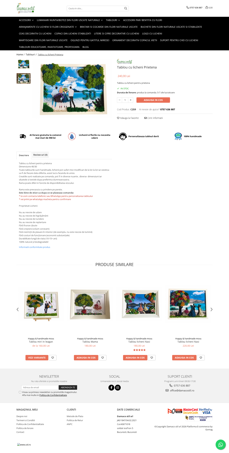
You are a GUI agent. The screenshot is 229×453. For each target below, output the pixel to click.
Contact (20, 432)
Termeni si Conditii (25, 420)
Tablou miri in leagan (41, 341)
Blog (85, 47)
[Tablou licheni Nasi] (139, 304)
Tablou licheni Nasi (139, 341)
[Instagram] (118, 388)
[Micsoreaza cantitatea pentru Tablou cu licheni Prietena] (119, 100)
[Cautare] (126, 8)
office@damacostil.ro (181, 390)
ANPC (69, 424)
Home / (20, 54)
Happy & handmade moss (41, 338)
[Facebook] (111, 388)
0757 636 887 (181, 385)
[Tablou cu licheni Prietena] (72, 88)
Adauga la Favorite (129, 118)
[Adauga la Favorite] (52, 357)
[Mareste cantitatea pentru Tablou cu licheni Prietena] (130, 100)
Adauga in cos (153, 100)
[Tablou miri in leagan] (41, 304)
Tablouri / (31, 54)
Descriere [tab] (24, 155)
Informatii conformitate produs (34, 247)
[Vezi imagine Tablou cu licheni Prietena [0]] (24, 64)
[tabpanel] (72, 88)
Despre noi (21, 416)
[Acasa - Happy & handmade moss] (33, 8)
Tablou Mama (90, 341)
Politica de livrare (24, 428)
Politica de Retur (75, 420)
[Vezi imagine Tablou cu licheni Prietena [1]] (24, 78)
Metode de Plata (75, 416)
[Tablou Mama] (90, 304)
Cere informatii (155, 118)
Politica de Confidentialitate (53, 395)
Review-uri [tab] (40, 154)
